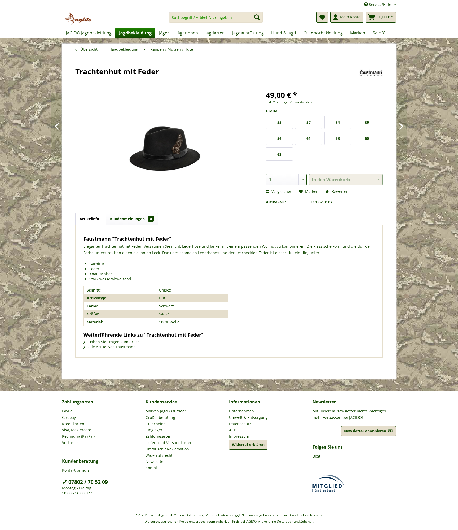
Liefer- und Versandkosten (169, 442)
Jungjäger (154, 429)
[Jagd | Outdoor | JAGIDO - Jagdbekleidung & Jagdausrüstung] (78, 18)
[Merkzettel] (322, 17)
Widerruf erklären (248, 444)
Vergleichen (281, 191)
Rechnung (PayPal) (78, 436)
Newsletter (155, 461)
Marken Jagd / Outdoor (166, 411)
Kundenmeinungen (131, 218)
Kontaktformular (76, 470)
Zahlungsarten (158, 436)
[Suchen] (257, 17)
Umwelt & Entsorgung (248, 417)
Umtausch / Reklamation (167, 448)
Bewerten (340, 191)
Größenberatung (160, 417)
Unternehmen (241, 411)
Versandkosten (217, 515)
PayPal (67, 411)
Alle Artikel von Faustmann (111, 346)
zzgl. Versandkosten (297, 102)
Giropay (69, 417)
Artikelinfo (89, 218)
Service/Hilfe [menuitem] (380, 4)
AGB (232, 429)
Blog (316, 456)
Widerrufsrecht (159, 455)
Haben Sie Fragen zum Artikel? (114, 341)
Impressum (239, 436)
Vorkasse (70, 442)
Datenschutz (240, 423)
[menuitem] (216, 20)
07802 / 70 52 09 (87, 482)
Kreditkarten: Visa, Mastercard (76, 427)
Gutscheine (156, 423)
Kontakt (152, 467)
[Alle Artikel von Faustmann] (371, 76)
